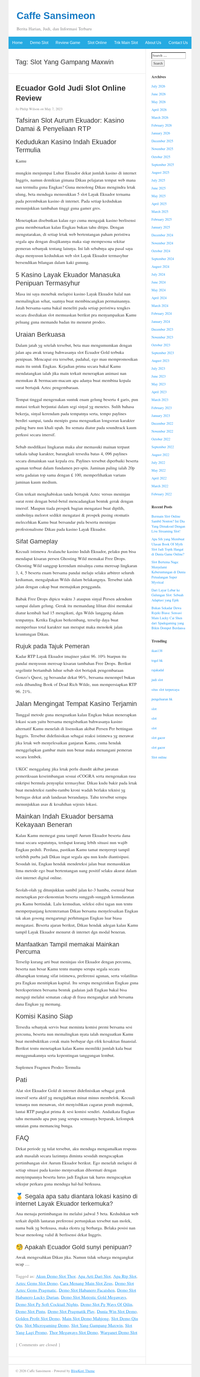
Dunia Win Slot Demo (117, 1311)
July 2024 (158, 274)
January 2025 (160, 227)
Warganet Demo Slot (118, 1332)
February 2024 (161, 313)
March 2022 (159, 486)
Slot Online (97, 43)
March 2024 (159, 305)
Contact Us (178, 43)
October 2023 (160, 345)
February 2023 (161, 407)
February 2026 (161, 125)
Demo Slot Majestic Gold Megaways (93, 1297)
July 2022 (158, 462)
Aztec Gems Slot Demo (37, 1283)
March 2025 (159, 211)
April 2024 (159, 297)
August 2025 (160, 172)
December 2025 (162, 141)
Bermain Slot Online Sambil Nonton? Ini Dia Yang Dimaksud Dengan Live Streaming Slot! (168, 524)
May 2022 (158, 470)
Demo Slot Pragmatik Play (71, 1311)
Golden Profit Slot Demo (38, 1318)
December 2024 (162, 235)
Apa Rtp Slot (124, 1276)
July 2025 (158, 180)
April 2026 (159, 109)
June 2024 (158, 282)
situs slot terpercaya (165, 689)
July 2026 (158, 86)
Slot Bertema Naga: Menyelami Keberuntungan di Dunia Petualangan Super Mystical (168, 572)
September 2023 (162, 352)
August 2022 (160, 454)
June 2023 (158, 376)
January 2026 (160, 133)
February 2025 (161, 219)
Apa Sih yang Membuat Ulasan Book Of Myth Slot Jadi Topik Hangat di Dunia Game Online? (167, 546)
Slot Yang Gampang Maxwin (97, 1325)
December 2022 (162, 423)
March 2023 (159, 399)
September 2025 (162, 164)
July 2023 (158, 368)
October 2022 (160, 439)
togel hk (157, 660)
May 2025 (158, 196)
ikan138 (156, 650)
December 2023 (162, 329)
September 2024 (162, 258)
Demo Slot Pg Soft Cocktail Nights (47, 1304)
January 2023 (160, 415)
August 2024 (160, 266)
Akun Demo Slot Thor (55, 1276)
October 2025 (160, 156)
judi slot (157, 679)
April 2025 (159, 203)
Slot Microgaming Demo (47, 1325)
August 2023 (160, 360)
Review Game (68, 43)
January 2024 (160, 321)
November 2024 (162, 243)
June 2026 (158, 94)
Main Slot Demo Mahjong (85, 1318)
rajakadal (157, 670)
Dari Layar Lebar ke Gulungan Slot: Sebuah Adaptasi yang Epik (167, 595)
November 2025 (162, 148)
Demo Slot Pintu (30, 1311)
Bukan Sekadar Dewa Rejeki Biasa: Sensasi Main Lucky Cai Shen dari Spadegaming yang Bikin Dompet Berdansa (168, 618)
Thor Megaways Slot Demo (73, 1332)
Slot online (159, 757)
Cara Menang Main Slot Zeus (86, 1283)
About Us (153, 43)
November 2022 (162, 431)
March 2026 (159, 117)
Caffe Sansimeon (56, 15)
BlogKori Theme (83, 1370)
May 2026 (158, 101)
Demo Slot (39, 43)
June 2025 (158, 188)
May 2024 (158, 290)
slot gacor (158, 737)
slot (154, 708)
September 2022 (162, 447)
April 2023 (159, 392)
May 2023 (158, 384)
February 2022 (161, 494)
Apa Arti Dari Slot (94, 1276)
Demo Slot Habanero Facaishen (87, 1290)
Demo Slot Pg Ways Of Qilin (106, 1304)
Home (17, 43)
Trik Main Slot (126, 43)
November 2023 (162, 337)
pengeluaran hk (161, 699)
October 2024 (160, 251)
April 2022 (159, 478)
